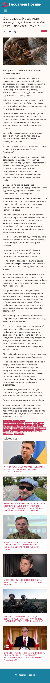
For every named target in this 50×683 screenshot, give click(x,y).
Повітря (14, 421)
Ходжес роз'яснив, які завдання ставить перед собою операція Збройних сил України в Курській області (21, 546)
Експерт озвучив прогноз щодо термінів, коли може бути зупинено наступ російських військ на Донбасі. (24, 618)
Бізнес (44, 31)
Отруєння (7, 428)
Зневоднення (19, 433)
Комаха (39, 426)
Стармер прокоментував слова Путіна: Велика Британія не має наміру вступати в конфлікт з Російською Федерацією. (24, 656)
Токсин (14, 428)
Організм (28, 423)
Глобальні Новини (24, 4)
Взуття (41, 423)
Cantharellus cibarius (26, 428)
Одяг (35, 423)
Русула (6, 431)
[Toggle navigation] (5, 10)
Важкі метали (40, 428)
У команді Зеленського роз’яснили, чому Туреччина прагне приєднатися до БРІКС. (24, 582)
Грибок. (22, 421)
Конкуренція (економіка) (26, 426)
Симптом (7, 421)
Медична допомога (27, 431)
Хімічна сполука (9, 426)
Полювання (14, 431)
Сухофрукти (8, 433)
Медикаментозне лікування (14, 423)
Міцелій (38, 431)
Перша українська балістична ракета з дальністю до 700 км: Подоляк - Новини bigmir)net (24, 469)
